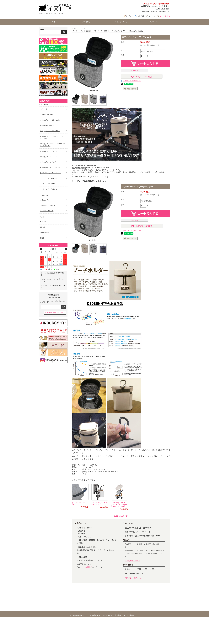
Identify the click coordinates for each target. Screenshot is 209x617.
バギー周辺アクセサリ (118, 31)
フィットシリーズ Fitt (47, 184)
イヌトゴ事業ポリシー (131, 615)
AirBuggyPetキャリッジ (48, 162)
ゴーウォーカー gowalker (48, 178)
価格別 (88, 31)
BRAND (42, 227)
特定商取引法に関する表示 (101, 615)
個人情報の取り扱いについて (80, 615)
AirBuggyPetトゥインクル (48, 151)
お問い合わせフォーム (133, 578)
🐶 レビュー (128, 16)
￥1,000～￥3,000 (100, 31)
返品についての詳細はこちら (132, 81)
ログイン (152, 16)
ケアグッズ (153, 22)
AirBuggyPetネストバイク (48, 156)
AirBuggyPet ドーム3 (47, 125)
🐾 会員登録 (139, 16)
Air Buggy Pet (78, 31)
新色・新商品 (44, 232)
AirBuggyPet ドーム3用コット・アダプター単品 (52, 137)
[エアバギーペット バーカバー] (80, 492)
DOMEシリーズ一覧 (46, 114)
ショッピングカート (46, 211)
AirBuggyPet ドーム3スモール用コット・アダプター (52, 145)
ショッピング (120, 22)
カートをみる (165, 16)
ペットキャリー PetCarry (48, 189)
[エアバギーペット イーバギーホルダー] (100, 492)
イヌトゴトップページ (80, 28)
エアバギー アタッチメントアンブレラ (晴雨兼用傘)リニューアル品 (119, 504)
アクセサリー (87, 22)
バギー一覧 (43, 109)
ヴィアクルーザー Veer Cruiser (50, 173)
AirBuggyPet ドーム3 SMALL (50, 131)
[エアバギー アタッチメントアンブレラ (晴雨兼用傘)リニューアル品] (119, 492)
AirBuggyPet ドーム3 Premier (50, 120)
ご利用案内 (88, 567)
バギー (54, 22)
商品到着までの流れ (132, 561)
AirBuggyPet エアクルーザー (50, 167)
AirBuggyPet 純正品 (135, 31)
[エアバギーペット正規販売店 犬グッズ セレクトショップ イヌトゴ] (55, 11)
